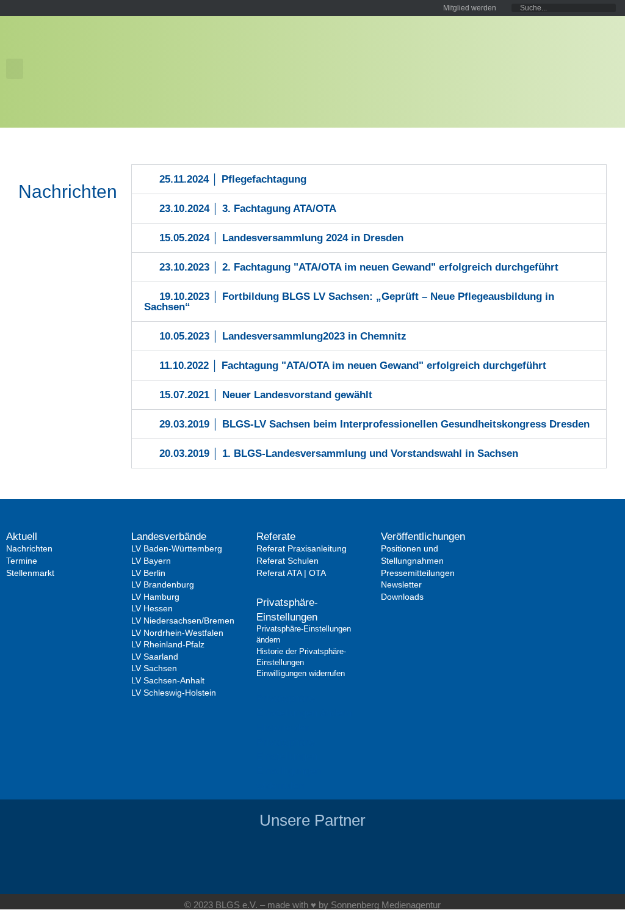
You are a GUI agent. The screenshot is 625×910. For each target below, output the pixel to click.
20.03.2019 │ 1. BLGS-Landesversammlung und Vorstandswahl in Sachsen (338, 453)
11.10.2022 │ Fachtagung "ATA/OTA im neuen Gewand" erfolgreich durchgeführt (352, 365)
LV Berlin (148, 573)
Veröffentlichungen (423, 536)
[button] (14, 69)
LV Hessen (152, 608)
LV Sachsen (154, 668)
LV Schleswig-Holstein (173, 692)
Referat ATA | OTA (291, 573)
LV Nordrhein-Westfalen (177, 633)
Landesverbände (168, 536)
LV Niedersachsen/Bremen (182, 620)
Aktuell (21, 536)
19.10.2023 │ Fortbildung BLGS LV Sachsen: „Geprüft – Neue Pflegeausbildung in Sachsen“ (349, 302)
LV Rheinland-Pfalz (167, 644)
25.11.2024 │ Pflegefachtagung (232, 179)
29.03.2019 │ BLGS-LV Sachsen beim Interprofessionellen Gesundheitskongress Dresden (374, 424)
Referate (275, 536)
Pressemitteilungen (418, 573)
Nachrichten (29, 548)
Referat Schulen (287, 561)
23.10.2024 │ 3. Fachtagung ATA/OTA (247, 208)
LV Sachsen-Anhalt (167, 680)
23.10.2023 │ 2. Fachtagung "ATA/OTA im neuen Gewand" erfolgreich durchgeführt (358, 267)
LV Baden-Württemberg (176, 548)
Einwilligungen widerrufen (300, 673)
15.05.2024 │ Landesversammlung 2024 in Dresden (281, 238)
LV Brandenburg (162, 584)
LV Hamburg (155, 597)
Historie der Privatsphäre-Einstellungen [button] (287, 742)
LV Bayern (151, 561)
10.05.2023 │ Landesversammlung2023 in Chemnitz (282, 336)
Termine (21, 561)
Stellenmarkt (30, 573)
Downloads (402, 597)
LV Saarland (154, 656)
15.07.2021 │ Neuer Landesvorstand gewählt (265, 395)
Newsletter (401, 584)
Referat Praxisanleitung (301, 548)
